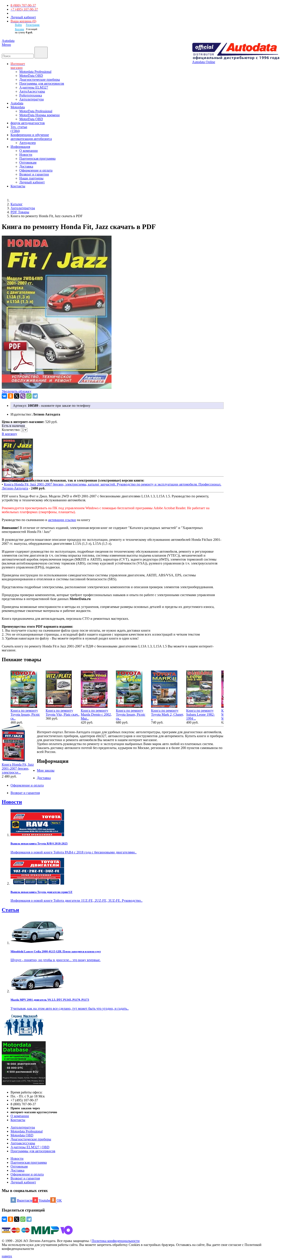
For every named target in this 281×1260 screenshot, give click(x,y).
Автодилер (27, 143)
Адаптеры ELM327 (33, 87)
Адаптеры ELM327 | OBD (30, 1147)
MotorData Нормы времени (39, 115)
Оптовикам (27, 162)
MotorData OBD (31, 75)
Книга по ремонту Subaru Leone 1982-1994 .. (200, 714)
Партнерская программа (37, 158)
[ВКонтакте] (4, 396)
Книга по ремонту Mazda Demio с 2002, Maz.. (96, 714)
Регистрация (33, 24)
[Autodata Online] (235, 51)
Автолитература (31, 99)
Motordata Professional (35, 71)
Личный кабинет (23, 17)
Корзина (19, 29)
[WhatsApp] (29, 396)
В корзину (9, 434)
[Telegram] (35, 396)
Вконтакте (24, 1200)
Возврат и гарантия (25, 1178)
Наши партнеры (31, 178)
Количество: (11, 430)
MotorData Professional (35, 111)
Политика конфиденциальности (116, 1241)
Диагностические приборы (39, 79)
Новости (25, 154)
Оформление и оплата (35, 170)
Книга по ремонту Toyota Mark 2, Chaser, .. (167, 714)
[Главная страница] (15, 200)
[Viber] (22, 396)
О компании (28, 150)
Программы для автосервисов (41, 83)
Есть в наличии (13, 426)
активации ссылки (62, 520)
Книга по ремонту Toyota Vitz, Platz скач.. (62, 712)
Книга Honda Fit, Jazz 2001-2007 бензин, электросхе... (18, 768)
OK (59, 1200)
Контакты (18, 1120)
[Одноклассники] (10, 396)
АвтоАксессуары (32, 91)
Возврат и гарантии (34, 174)
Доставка (26, 166)
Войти (18, 24)
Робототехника (30, 95)
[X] (16, 396)
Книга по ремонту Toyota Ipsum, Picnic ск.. (25, 714)
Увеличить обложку (16, 391)
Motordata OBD (22, 1135)
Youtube (44, 1200)
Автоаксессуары (23, 1143)
